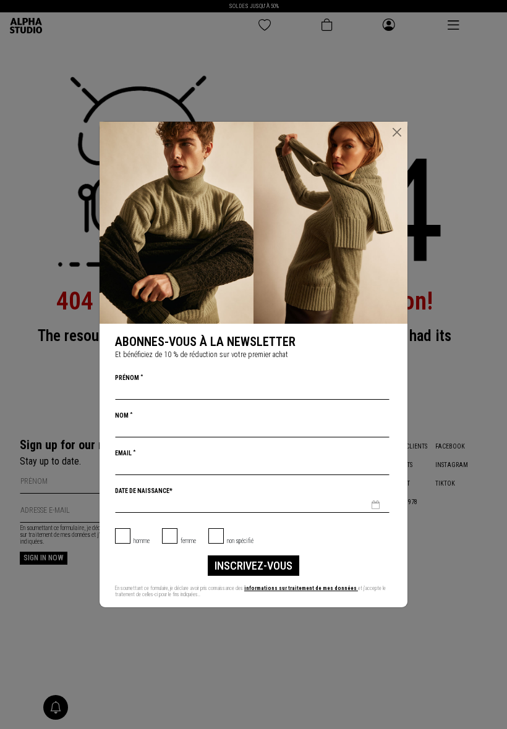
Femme (188, 540)
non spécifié (240, 540)
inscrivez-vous (253, 565)
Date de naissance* (144, 490)
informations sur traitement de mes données (301, 588)
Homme (142, 540)
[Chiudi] (397, 132)
